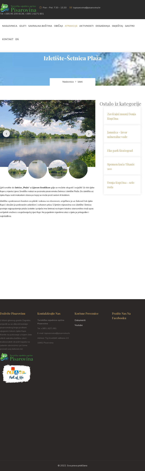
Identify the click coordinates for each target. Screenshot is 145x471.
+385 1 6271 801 (34, 13)
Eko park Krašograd (120, 150)
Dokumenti (80, 320)
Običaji (58, 25)
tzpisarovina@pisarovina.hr (86, 7)
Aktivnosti (86, 25)
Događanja (103, 25)
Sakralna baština (40, 25)
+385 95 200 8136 (14, 13)
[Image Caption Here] (47, 133)
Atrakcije (71, 25)
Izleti (22, 25)
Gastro (130, 25)
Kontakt (7, 39)
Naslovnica (9, 25)
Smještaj (117, 25)
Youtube (79, 325)
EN (17, 39)
